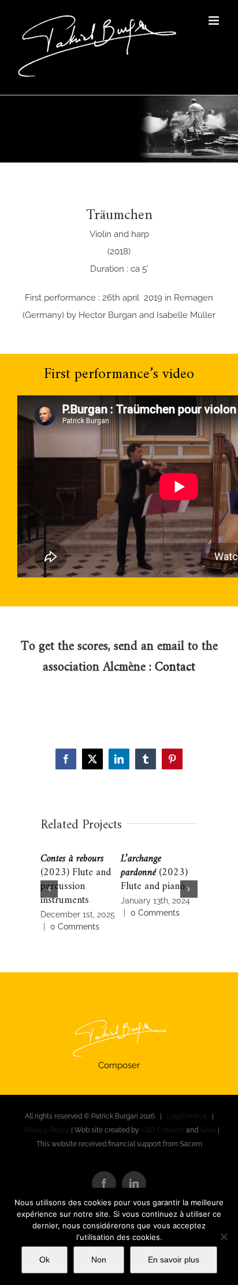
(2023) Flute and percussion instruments (75, 879)
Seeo (208, 1130)
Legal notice (187, 1116)
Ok (44, 1259)
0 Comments (74, 926)
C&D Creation (162, 1130)
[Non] (223, 1236)
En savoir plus (173, 1259)
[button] (49, 889)
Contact (175, 667)
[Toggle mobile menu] (215, 20)
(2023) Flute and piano (154, 872)
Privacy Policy (46, 1130)
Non (98, 1259)
